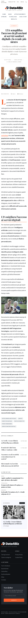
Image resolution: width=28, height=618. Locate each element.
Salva (14, 94)
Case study (23, 16)
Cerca (22, 1)
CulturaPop (4, 571)
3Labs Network (4, 2)
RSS (18, 1)
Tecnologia (13, 16)
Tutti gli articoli (5, 554)
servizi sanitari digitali (8, 426)
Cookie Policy (18, 557)
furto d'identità (19, 421)
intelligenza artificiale (9, 418)
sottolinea (4, 135)
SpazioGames (4, 568)
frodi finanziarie (7, 423)
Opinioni (3, 16)
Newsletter (11, 1)
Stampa (21, 94)
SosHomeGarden (5, 574)
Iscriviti (14, 600)
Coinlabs (3, 580)
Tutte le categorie (6, 557)
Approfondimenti (20, 14)
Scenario (14, 25)
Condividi (6, 94)
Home (4, 14)
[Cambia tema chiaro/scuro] (26, 2)
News (10, 14)
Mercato (14, 19)
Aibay (2, 577)
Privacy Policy (19, 554)
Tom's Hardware (5, 566)
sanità (20, 418)
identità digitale (7, 421)
